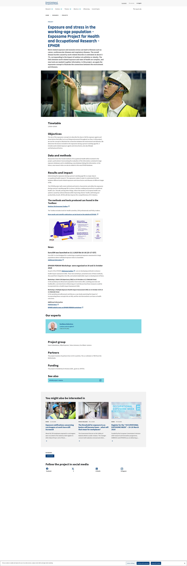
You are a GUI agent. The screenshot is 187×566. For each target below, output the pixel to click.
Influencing (86, 9)
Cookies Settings (131, 563)
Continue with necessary (143, 563)
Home (47, 15)
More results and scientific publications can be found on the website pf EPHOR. (72, 214)
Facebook (48, 471)
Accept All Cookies (156, 563)
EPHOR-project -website (56, 380)
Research (48, 9)
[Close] (184, 563)
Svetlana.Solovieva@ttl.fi (67, 326)
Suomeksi (124, 3)
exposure (50, 456)
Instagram (124, 471)
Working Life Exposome (58, 206)
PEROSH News (52, 304)
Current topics (96, 9)
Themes (67, 9)
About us (76, 9)
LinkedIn (98, 471)
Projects (65, 15)
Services (57, 9)
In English (139, 3)
